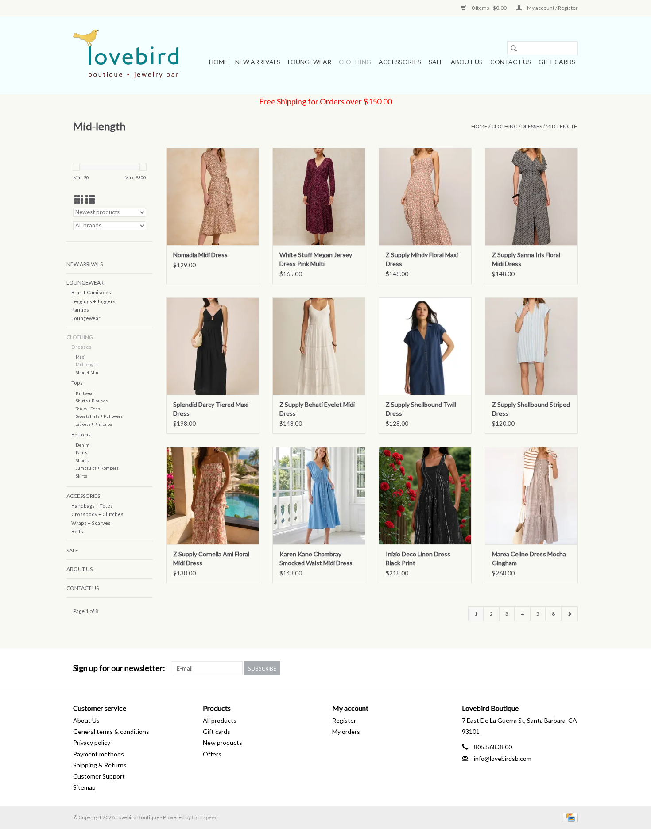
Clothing (355, 62)
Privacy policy (91, 742)
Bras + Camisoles (91, 292)
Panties (80, 309)
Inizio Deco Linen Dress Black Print (418, 558)
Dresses (531, 126)
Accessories (400, 62)
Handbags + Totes (92, 506)
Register (344, 720)
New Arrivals (257, 62)
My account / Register (552, 7)
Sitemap (84, 787)
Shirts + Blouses (92, 400)
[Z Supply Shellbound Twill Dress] (425, 346)
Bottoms (81, 434)
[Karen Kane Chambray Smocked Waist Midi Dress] (318, 495)
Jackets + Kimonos (94, 424)
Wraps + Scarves (91, 523)
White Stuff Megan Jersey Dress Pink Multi (315, 259)
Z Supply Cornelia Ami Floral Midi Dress (211, 558)
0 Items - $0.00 (489, 7)
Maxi (80, 356)
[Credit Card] (569, 817)
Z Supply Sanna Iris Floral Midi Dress (526, 259)
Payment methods (98, 754)
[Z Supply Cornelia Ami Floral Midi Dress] (212, 495)
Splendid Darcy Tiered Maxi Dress (210, 409)
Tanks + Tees (88, 408)
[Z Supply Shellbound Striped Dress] (531, 346)
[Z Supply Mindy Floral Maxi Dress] (425, 196)
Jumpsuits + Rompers (97, 467)
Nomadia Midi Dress (200, 254)
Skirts (81, 475)
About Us (467, 62)
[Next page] (569, 614)
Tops (77, 383)
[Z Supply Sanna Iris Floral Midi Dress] (531, 196)
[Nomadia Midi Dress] (212, 196)
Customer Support (99, 776)
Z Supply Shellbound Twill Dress (421, 409)
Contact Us (510, 62)
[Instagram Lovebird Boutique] (571, 668)
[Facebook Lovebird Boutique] (555, 668)
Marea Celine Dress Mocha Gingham (529, 558)
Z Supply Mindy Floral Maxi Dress (422, 259)
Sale (436, 62)
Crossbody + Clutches (97, 514)
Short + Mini (88, 372)
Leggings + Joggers (93, 301)
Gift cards (557, 62)
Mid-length (562, 126)
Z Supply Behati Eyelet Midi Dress (317, 409)
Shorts (82, 460)
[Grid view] (79, 199)
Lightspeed (205, 817)
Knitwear (85, 393)
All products (219, 720)
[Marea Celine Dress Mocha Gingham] (531, 495)
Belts (77, 531)
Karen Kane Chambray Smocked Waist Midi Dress (316, 558)
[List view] (90, 199)
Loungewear (309, 62)
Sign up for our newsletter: (119, 668)
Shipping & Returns (100, 765)
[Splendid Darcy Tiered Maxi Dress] (212, 346)
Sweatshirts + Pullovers (99, 416)
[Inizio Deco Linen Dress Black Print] (425, 495)
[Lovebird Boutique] (127, 55)
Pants (81, 452)
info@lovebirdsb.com (502, 758)
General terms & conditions (111, 731)
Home (218, 62)
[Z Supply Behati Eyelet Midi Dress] (318, 346)
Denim (82, 444)
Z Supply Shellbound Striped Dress (531, 409)
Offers (212, 754)
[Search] (513, 48)
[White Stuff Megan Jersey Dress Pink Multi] (318, 196)
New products (222, 742)
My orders (346, 731)
